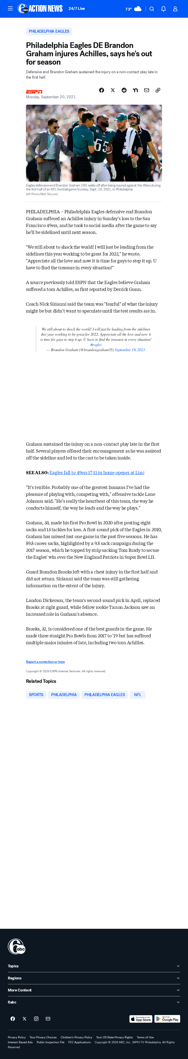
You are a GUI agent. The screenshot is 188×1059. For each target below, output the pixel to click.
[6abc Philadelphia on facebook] (13, 1019)
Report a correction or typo (45, 661)
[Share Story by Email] (146, 90)
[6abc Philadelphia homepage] (40, 8)
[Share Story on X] (113, 90)
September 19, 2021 (130, 349)
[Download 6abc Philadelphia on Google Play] (167, 1019)
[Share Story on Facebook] (101, 90)
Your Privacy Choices (43, 1037)
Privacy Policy (17, 1037)
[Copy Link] (158, 90)
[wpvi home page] (16, 946)
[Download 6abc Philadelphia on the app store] (141, 1019)
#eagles (96, 344)
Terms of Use (145, 1037)
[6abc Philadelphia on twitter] (24, 1019)
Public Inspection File (50, 1042)
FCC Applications (79, 1042)
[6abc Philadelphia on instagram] (36, 1019)
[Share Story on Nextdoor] (135, 90)
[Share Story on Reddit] (124, 90)
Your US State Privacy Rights (114, 1037)
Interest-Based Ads (20, 1042)
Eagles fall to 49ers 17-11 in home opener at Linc (96, 472)
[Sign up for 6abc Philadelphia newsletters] (48, 1019)
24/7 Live (77, 8)
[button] (10, 8)
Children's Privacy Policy (76, 1037)
